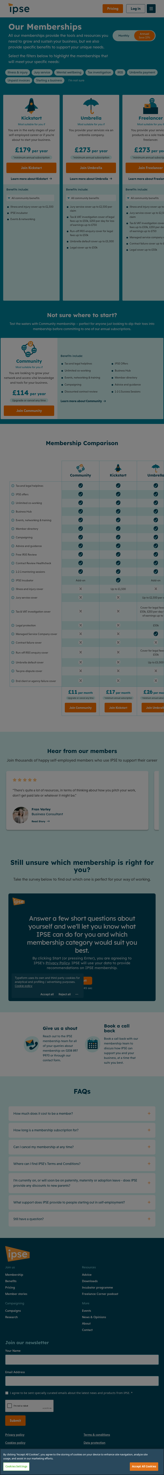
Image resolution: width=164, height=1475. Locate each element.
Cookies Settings (16, 1466)
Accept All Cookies (144, 1466)
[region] (82, 1462)
